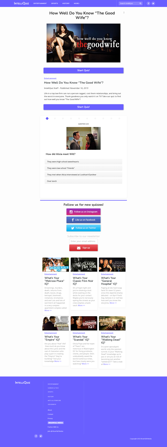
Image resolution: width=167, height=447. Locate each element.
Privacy (50, 418)
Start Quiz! (83, 70)
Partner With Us (53, 427)
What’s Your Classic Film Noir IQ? (83, 281)
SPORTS (50, 392)
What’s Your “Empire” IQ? (52, 338)
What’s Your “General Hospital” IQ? (109, 281)
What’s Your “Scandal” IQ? (81, 338)
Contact (50, 414)
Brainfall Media (146, 439)
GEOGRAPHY (52, 404)
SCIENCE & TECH (53, 388)
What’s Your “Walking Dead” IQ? (111, 339)
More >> (48, 310)
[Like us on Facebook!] (148, 3)
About (50, 410)
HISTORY (51, 396)
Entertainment (40, 3)
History (65, 3)
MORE (76, 3)
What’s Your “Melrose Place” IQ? (54, 281)
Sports (54, 3)
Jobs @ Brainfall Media (55, 431)
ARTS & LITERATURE (54, 400)
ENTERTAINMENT (53, 384)
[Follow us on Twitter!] (153, 3)
